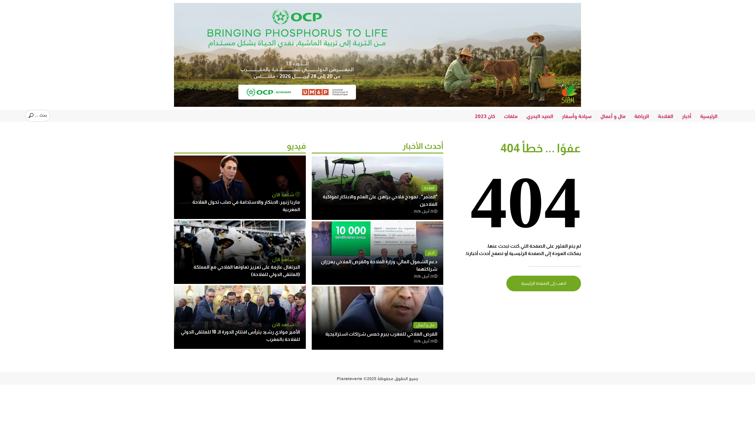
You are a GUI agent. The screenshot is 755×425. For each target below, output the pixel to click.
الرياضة (641, 116)
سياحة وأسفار (577, 116)
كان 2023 (485, 116)
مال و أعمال (613, 116)
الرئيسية (709, 116)
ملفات (511, 116)
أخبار (686, 116)
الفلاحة (665, 116)
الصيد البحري (539, 116)
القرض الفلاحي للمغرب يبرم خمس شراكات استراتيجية (381, 333)
